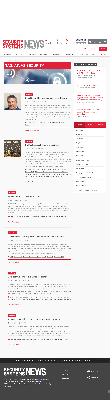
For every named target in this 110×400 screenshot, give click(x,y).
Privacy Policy (8, 379)
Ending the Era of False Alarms (88, 85)
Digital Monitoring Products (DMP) (29, 217)
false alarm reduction (14, 299)
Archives (100, 125)
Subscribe (92, 49)
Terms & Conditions (25, 379)
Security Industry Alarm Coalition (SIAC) (51, 299)
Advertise (48, 43)
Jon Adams (44, 217)
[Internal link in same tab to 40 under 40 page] (81, 41)
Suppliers (43, 54)
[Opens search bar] (85, 49)
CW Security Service (35, 257)
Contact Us (66, 378)
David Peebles (51, 170)
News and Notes (81, 181)
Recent (90, 125)
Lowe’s (44, 257)
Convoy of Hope (41, 170)
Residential (32, 54)
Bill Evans (39, 123)
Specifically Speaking (82, 164)
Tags (10, 61)
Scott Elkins (60, 174)
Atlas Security (32, 123)
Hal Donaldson (47, 172)
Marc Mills (37, 174)
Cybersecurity (56, 54)
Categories (79, 125)
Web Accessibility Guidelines (40, 379)
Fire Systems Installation (83, 177)
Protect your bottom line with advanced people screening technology (88, 112)
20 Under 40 (80, 168)
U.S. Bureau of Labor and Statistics (38, 176)
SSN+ (94, 54)
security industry (61, 217)
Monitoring (19, 54)
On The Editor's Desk (82, 160)
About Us (65, 371)
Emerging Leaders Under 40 (84, 173)
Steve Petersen (58, 339)
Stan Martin (67, 299)
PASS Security (54, 123)
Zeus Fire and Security (56, 176)
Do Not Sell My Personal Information (28, 382)
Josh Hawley (64, 172)
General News (70, 54)
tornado (66, 339)
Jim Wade (46, 123)
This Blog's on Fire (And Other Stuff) (86, 190)
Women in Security (81, 186)
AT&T (11, 257)
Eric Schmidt (39, 172)
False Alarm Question (62, 297)
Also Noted (84, 54)
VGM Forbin (7, 386)
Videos (68, 43)
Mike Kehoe (44, 174)
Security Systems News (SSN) (55, 257)
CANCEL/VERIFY (24, 297)
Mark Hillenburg (34, 299)
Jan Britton (56, 172)
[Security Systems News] (23, 44)
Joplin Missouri (48, 339)
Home (5, 61)
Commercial (7, 54)
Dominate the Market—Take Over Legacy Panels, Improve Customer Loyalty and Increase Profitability (90, 97)
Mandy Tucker (29, 174)
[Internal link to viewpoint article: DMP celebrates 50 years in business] (12, 148)
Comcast (26, 257)
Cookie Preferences (10, 382)
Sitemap (15, 379)
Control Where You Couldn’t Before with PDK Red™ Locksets (90, 72)
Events (59, 43)
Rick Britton (52, 174)
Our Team (65, 375)
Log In (103, 49)
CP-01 (32, 297)
